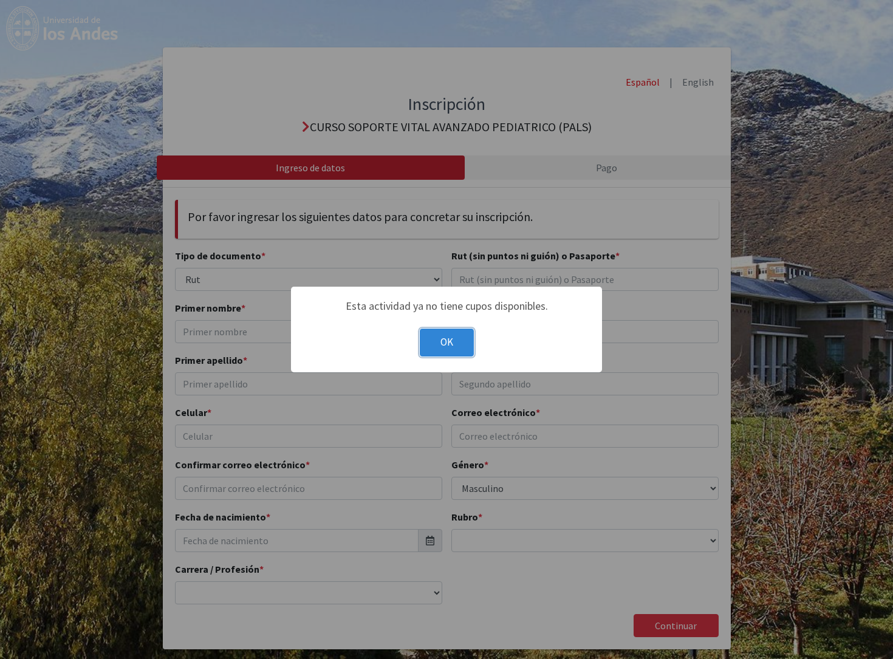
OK (446, 342)
